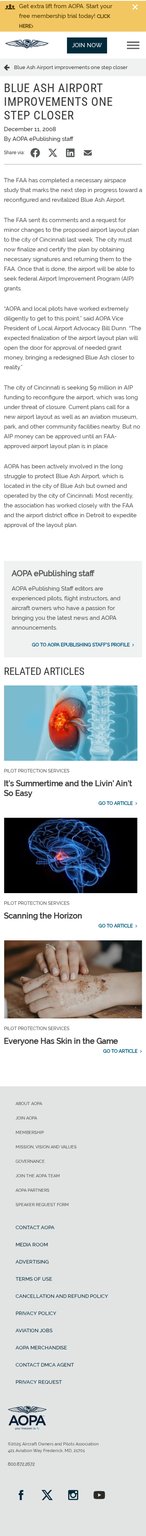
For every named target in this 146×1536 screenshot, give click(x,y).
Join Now (87, 45)
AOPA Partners (32, 1190)
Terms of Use (34, 1279)
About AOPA (29, 1103)
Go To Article (116, 803)
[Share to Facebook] (35, 153)
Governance (30, 1161)
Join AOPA (26, 1118)
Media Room (32, 1245)
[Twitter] (47, 1496)
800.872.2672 (21, 1464)
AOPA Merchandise (41, 1348)
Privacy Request (39, 1382)
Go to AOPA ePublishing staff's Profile (81, 645)
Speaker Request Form (42, 1204)
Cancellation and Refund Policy (62, 1296)
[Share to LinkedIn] (70, 153)
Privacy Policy (36, 1313)
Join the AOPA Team (38, 1175)
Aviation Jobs (34, 1330)
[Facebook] (21, 1496)
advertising (32, 1262)
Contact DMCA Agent (45, 1365)
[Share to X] (53, 153)
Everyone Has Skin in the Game (61, 1041)
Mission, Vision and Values (46, 1147)
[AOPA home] (27, 46)
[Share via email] (88, 153)
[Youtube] (99, 1496)
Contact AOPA (35, 1227)
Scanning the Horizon (43, 915)
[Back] (9, 67)
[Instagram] (73, 1496)
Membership (30, 1132)
